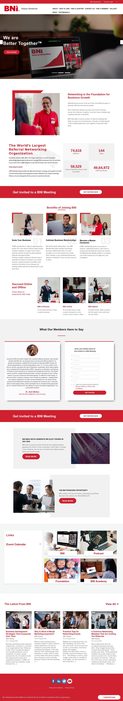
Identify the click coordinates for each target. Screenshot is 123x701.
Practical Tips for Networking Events (71, 632)
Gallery (113, 9)
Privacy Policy (80, 386)
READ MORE (31, 456)
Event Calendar (16, 544)
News (54, 12)
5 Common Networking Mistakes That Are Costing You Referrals (103, 633)
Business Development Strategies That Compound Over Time (18, 633)
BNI (62, 553)
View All (111, 604)
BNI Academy (98, 581)
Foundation (62, 581)
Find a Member (102, 9)
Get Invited (31, 52)
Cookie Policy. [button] (65, 697)
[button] (1, 42)
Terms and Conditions (56, 688)
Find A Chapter (77, 9)
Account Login (108, 2)
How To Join (64, 9)
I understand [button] (109, 697)
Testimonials (64, 12)
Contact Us (90, 9)
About (55, 9)
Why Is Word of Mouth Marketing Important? (44, 632)
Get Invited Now (90, 192)
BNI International (95, 2)
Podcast (99, 553)
